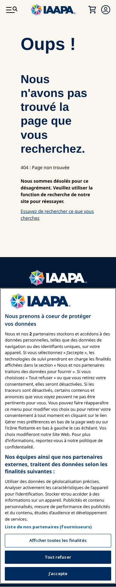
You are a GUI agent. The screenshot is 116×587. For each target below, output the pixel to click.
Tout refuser (58, 557)
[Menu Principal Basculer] (11, 9)
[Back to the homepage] (58, 278)
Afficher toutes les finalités (58, 540)
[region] (58, 436)
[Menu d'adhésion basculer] (105, 9)
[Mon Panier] (92, 10)
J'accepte (58, 573)
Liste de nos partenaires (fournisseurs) (48, 527)
